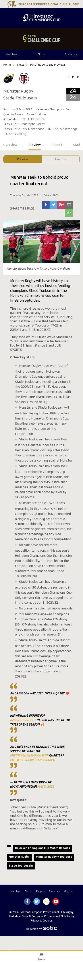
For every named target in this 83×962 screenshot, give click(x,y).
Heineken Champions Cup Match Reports (42, 848)
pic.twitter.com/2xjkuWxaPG (32, 760)
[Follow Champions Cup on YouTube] (56, 902)
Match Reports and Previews (48, 64)
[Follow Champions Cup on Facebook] (27, 902)
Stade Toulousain (21, 865)
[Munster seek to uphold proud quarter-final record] (46, 205)
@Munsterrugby (23, 720)
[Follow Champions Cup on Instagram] (46, 902)
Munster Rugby (19, 856)
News (20, 64)
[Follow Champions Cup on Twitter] (37, 902)
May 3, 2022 (45, 786)
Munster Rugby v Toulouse (54, 856)
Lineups (60, 159)
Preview (22, 159)
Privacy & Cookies (41, 920)
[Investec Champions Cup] (41, 18)
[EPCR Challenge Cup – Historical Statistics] (41, 39)
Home (7, 64)
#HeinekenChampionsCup (29, 755)
